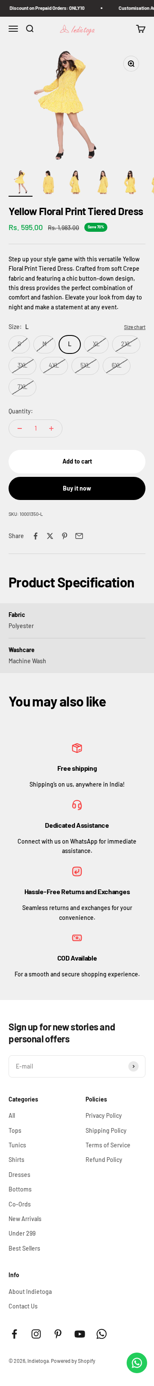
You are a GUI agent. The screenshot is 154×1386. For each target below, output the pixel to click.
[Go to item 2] (48, 183)
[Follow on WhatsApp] (101, 1334)
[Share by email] (79, 536)
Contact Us (23, 1306)
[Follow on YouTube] (80, 1334)
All (12, 1115)
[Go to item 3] (75, 183)
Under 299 (22, 1233)
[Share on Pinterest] (64, 536)
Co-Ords (20, 1204)
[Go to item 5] (130, 183)
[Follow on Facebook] (14, 1334)
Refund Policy (104, 1159)
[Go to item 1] (21, 183)
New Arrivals (25, 1218)
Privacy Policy (104, 1115)
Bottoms (20, 1189)
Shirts (16, 1159)
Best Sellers (24, 1248)
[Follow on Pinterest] (58, 1334)
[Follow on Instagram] (36, 1334)
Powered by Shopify (73, 1361)
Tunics (17, 1145)
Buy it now (77, 488)
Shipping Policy (106, 1130)
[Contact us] (137, 1363)
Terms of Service (108, 1145)
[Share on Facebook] (35, 536)
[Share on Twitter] (50, 536)
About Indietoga (30, 1291)
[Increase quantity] (51, 428)
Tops (15, 1130)
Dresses (19, 1174)
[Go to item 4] (103, 183)
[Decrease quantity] (19, 428)
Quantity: (21, 411)
